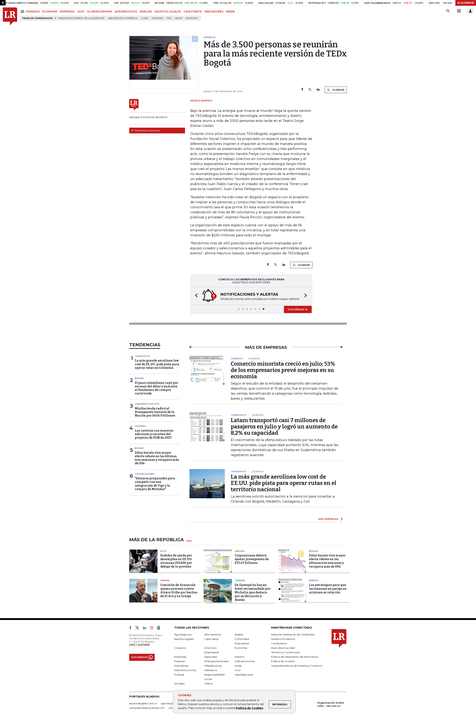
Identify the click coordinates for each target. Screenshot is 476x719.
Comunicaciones (145, 474)
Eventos (239, 656)
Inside (238, 665)
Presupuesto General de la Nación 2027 (81, 18)
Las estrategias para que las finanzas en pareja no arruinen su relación (328, 588)
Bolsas (139, 378)
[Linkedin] (318, 89)
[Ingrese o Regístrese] (470, 11)
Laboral (240, 551)
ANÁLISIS (146, 11)
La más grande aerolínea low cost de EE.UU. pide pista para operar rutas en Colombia (157, 364)
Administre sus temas (147, 130)
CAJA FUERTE (193, 11)
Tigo (169, 18)
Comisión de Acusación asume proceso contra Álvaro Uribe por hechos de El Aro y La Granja (178, 590)
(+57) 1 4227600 (139, 644)
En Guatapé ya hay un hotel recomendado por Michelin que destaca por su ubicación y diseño (253, 592)
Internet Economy (185, 670)
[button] (195, 296)
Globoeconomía (245, 661)
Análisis (239, 634)
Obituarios (210, 670)
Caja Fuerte (211, 638)
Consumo (180, 647)
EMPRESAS (67, 11)
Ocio (238, 670)
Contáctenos (279, 643)
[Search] (447, 11)
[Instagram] (153, 628)
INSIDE (230, 11)
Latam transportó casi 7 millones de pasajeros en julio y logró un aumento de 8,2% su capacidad (284, 426)
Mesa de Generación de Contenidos (293, 634)
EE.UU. (163, 551)
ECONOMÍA (49, 11)
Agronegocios (183, 634)
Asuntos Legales (184, 638)
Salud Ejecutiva (244, 674)
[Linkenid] (146, 628)
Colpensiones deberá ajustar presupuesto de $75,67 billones (252, 559)
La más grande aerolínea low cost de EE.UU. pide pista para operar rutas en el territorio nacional (283, 483)
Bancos (313, 580)
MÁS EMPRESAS (328, 518)
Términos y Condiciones (285, 652)
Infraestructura (213, 665)
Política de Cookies (249, 708)
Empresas (180, 656)
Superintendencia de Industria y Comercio (296, 665)
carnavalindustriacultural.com (147, 707)
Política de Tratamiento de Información (294, 656)
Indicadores (181, 665)
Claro (144, 18)
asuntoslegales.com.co (143, 703)
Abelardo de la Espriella (123, 18)
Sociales (179, 683)
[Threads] (160, 628)
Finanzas (179, 661)
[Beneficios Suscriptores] (459, 11)
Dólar (178, 18)
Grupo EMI (192, 18)
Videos (208, 683)
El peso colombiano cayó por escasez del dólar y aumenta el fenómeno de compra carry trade (156, 388)
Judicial (165, 580)
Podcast (179, 674)
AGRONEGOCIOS (126, 11)
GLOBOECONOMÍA (99, 11)
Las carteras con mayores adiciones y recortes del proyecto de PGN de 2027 (154, 434)
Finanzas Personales (216, 661)
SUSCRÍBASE (465, 2)
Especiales (210, 656)
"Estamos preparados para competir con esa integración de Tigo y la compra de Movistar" (155, 484)
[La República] (10, 16)
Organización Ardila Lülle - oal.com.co (330, 704)
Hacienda (140, 426)
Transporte (142, 356)
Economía (241, 647)
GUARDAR (338, 89)
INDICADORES (214, 11)
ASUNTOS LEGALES (168, 11)
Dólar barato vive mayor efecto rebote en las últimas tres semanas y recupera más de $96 (157, 458)
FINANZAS (33, 11)
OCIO (80, 11)
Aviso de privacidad (283, 647)
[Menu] (23, 11)
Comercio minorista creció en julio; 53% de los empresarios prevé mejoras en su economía (283, 370)
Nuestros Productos (283, 638)
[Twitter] (310, 89)
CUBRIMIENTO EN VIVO (147, 404)
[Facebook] (302, 89)
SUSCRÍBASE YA (298, 309)
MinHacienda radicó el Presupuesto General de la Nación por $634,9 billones (155, 412)
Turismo (240, 580)
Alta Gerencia (212, 634)
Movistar (157, 18)
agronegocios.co (171, 703)
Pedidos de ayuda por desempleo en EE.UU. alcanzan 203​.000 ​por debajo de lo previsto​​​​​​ (176, 561)
